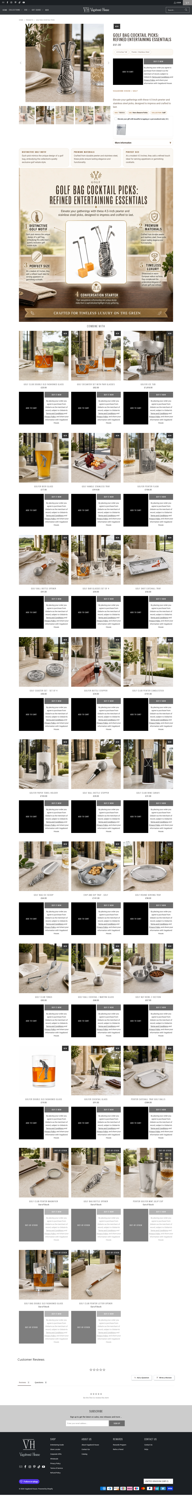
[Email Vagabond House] (3, 2)
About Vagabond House (90, 1445)
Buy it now (158, 61)
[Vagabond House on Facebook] (7, 2)
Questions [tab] (39, 1382)
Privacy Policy (55, 1463)
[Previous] (21, 63)
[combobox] (177, 10)
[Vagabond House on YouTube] (23, 2)
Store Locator (55, 1449)
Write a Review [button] (165, 1377)
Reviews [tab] (22, 1382)
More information (123, 143)
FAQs (146, 1449)
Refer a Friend (118, 1449)
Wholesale (54, 1459)
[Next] (108, 63)
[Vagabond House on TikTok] (19, 2)
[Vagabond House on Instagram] (11, 2)
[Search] (186, 10)
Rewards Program (119, 1445)
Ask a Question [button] (143, 1377)
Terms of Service (56, 1468)
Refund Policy (55, 1473)
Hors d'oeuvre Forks (140, 113)
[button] (16, 10)
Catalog (84, 1454)
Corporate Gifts (56, 1454)
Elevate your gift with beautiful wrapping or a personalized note (143, 119)
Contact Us (86, 1449)
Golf (163, 113)
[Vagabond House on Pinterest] (15, 2)
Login (178, 2)
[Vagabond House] (96, 10)
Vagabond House (31, 1489)
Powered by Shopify (45, 1489)
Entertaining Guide (57, 1445)
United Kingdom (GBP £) (156, 1481)
